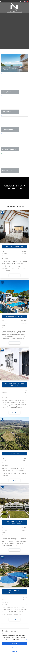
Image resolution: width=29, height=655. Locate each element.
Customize (14, 647)
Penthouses (6, 111)
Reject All (14, 651)
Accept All (14, 643)
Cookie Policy (23, 639)
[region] (14, 641)
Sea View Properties (9, 149)
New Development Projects (9, 69)
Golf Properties (7, 129)
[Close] (27, 630)
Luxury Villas (6, 92)
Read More (14, 275)
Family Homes (7, 170)
